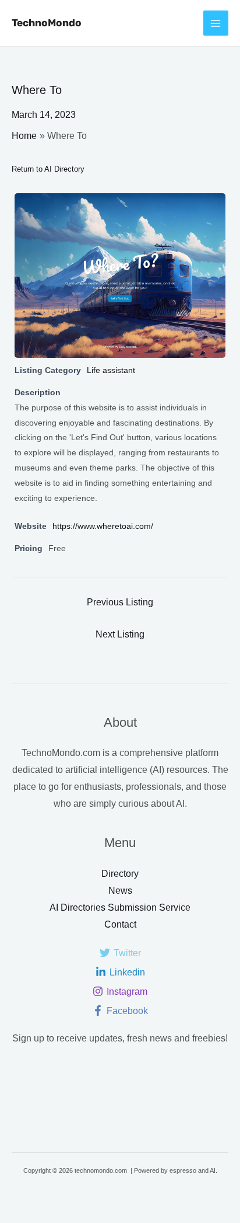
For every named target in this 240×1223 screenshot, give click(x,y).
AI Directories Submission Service (120, 907)
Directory (120, 874)
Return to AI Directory (48, 169)
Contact (120, 924)
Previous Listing (120, 602)
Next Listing (120, 634)
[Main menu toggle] (215, 23)
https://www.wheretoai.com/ (102, 526)
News (120, 891)
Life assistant (111, 370)
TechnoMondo (47, 23)
